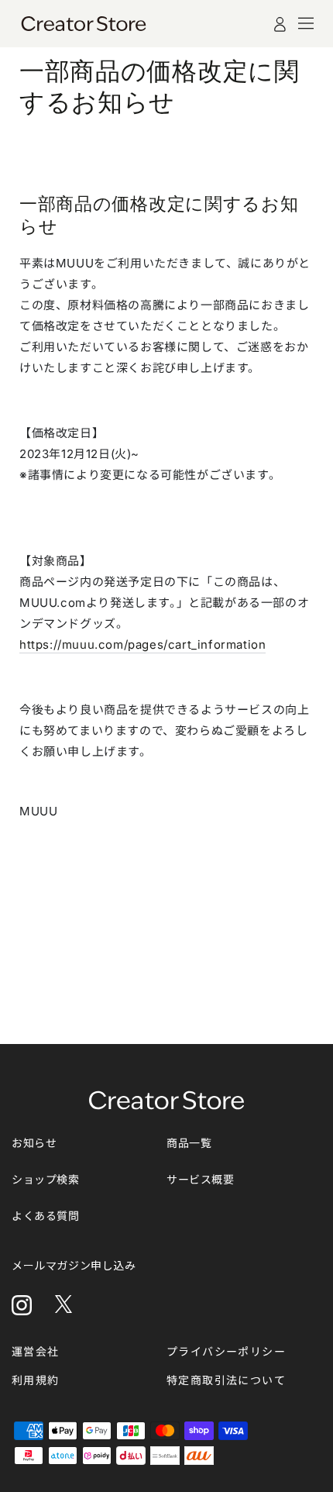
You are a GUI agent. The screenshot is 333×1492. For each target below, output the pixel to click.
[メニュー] (306, 23)
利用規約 (36, 1380)
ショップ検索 (46, 1179)
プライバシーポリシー (226, 1351)
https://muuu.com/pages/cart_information (142, 644)
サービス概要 (200, 1179)
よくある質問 (46, 1215)
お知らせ (34, 1142)
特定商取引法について (226, 1380)
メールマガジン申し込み (74, 1265)
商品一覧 (188, 1142)
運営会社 (36, 1351)
